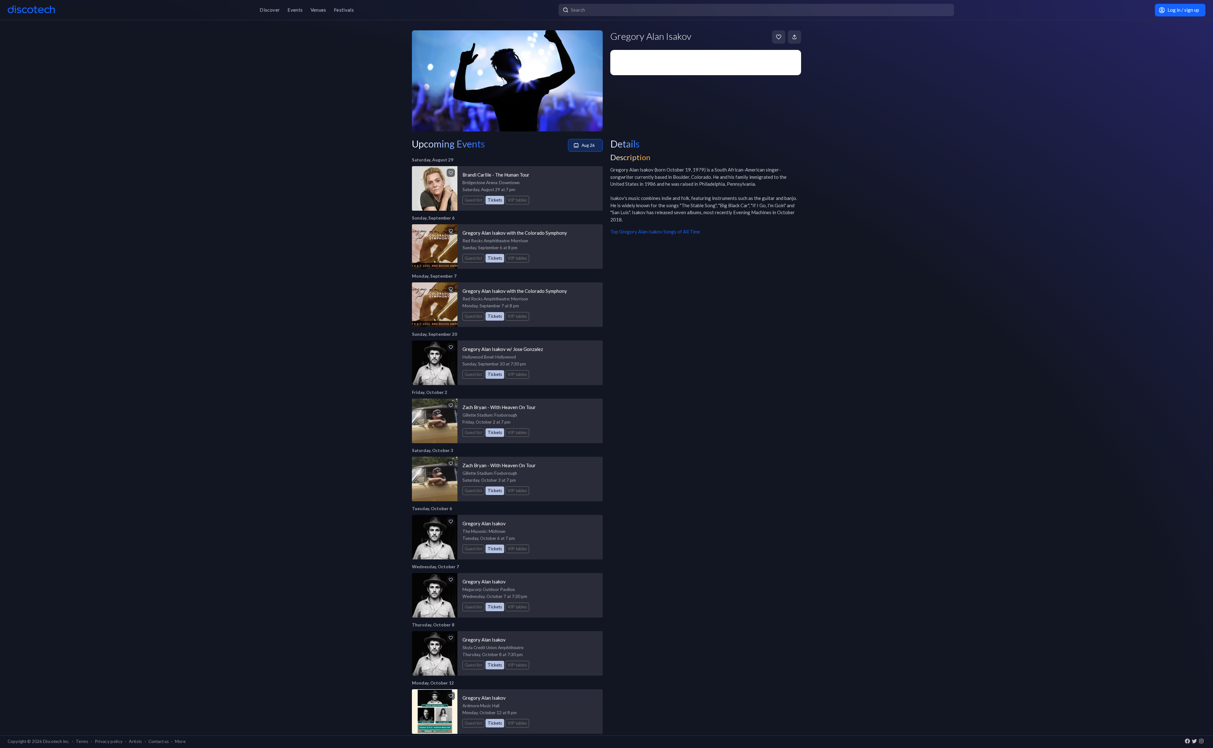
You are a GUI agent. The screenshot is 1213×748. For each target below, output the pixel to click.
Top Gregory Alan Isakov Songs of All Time (655, 231)
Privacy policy (109, 741)
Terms (82, 741)
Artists (135, 741)
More (180, 741)
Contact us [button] (158, 741)
